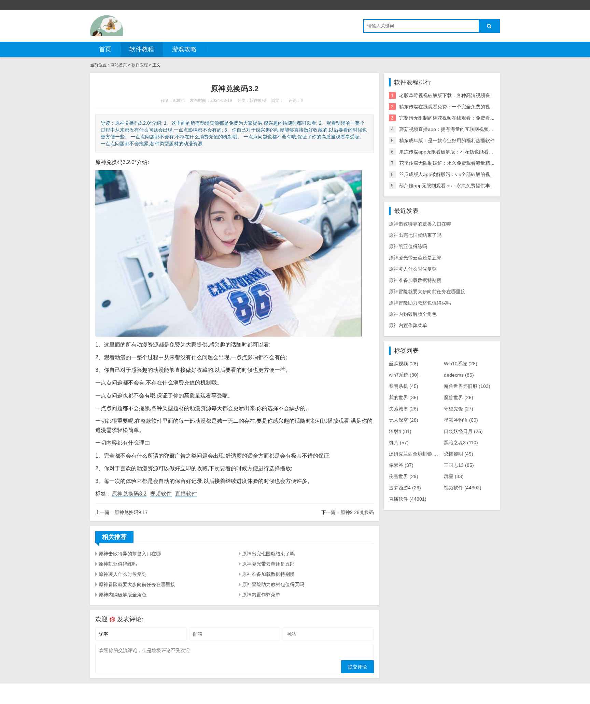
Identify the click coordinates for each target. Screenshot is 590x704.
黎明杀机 (403, 386)
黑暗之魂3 (461, 442)
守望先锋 (458, 408)
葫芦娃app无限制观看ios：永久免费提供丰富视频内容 (456, 185)
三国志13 (459, 465)
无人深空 (403, 420)
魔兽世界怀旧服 (467, 386)
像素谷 (401, 465)
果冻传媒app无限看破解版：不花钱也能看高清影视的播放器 (463, 151)
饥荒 (399, 442)
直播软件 (186, 494)
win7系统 (404, 375)
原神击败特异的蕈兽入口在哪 (130, 553)
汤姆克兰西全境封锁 (415, 454)
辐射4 (400, 431)
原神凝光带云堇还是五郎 (268, 564)
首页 (105, 49)
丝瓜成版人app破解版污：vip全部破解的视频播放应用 (456, 174)
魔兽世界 (458, 397)
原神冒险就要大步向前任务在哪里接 (137, 584)
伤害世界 (403, 476)
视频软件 (161, 494)
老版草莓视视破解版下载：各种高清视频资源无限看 (454, 95)
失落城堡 (403, 408)
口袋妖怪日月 (463, 431)
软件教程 (141, 49)
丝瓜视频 (403, 363)
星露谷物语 (461, 420)
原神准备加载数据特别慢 (268, 574)
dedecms (459, 375)
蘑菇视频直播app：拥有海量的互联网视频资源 (448, 129)
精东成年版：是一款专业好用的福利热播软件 (447, 140)
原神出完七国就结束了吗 (268, 553)
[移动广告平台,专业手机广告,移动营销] (106, 25)
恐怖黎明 (458, 454)
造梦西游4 (405, 487)
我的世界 (403, 397)
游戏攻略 (184, 49)
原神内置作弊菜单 (261, 594)
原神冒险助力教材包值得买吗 (273, 584)
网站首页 (119, 65)
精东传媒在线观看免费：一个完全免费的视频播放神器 (456, 106)
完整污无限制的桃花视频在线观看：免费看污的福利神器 (459, 118)
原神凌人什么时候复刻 (122, 574)
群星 (454, 476)
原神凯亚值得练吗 (118, 564)
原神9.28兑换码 (357, 512)
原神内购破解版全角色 (122, 594)
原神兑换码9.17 (131, 512)
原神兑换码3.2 (129, 494)
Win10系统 (460, 363)
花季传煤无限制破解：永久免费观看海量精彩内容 (451, 163)
